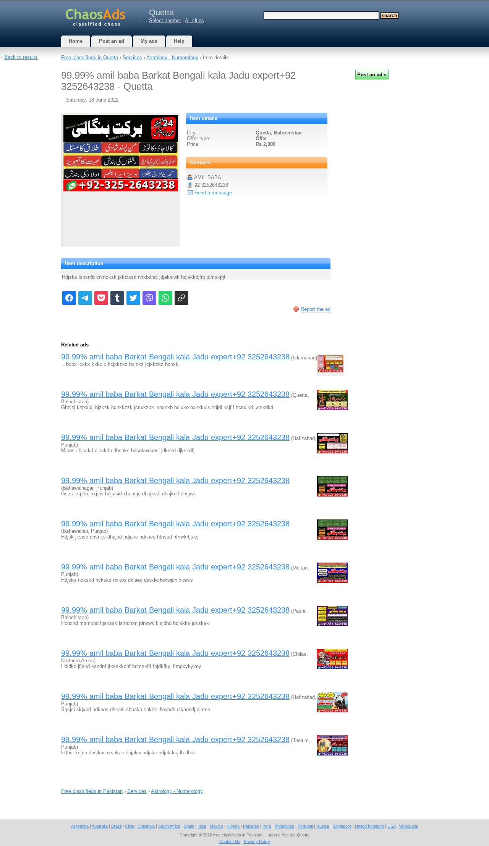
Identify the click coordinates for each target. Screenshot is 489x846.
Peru (266, 826)
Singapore (342, 826)
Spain (189, 826)
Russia (322, 826)
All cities (194, 20)
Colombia (146, 826)
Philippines (284, 826)
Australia (100, 826)
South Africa (169, 826)
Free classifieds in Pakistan (92, 791)
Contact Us (229, 841)
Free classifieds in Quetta (89, 57)
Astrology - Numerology (172, 57)
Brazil (116, 826)
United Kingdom (369, 826)
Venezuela (408, 826)
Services (132, 57)
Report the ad (315, 309)
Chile (129, 826)
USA (391, 826)
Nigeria (233, 826)
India (202, 826)
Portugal (305, 826)
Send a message (213, 193)
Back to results (21, 57)
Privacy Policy (257, 841)
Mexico (216, 826)
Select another (165, 20)
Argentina (80, 826)
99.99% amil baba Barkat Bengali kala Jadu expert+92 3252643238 (175, 357)
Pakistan (251, 826)
